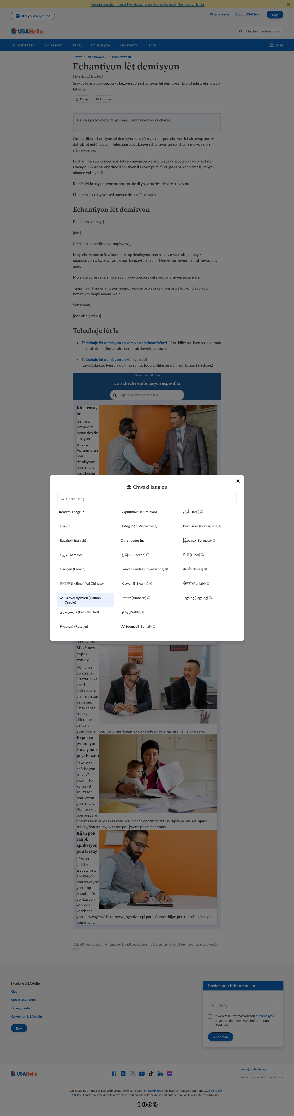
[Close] (238, 481)
